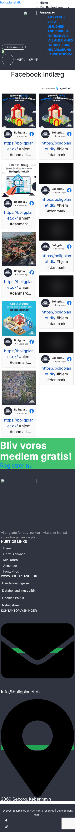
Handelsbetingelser (16, 583)
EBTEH (37, 815)
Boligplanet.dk (20, 810)
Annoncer (10, 566)
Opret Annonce (14, 554)
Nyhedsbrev (11, 605)
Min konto (10, 560)
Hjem (7, 548)
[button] (19, 126)
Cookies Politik (13, 598)
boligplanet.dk (10, 2)
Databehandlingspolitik (19, 590)
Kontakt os (11, 571)
